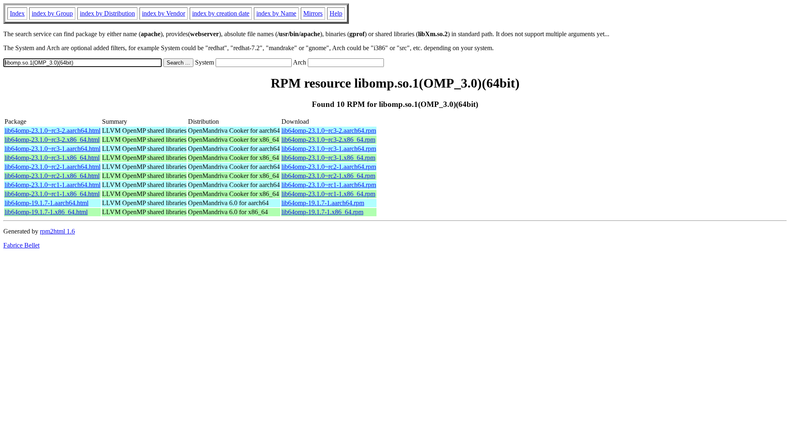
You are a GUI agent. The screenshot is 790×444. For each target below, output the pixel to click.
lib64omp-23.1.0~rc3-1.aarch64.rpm (328, 148)
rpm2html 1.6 (57, 231)
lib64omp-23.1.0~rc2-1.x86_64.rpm (328, 175)
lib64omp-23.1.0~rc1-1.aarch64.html (52, 184)
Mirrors (313, 13)
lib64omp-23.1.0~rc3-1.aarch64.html (52, 148)
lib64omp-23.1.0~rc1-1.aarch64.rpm (328, 184)
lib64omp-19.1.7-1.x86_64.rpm (322, 211)
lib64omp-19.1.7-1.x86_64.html (46, 211)
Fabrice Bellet (21, 245)
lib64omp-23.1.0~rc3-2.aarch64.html (52, 130)
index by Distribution (107, 13)
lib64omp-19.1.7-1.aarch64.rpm (322, 202)
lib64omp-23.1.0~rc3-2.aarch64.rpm (328, 130)
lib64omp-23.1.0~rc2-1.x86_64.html (52, 175)
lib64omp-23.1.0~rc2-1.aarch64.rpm (328, 166)
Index (17, 13)
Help (336, 13)
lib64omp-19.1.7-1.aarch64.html (46, 202)
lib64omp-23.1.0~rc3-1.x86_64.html (52, 157)
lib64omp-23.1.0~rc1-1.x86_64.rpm (328, 193)
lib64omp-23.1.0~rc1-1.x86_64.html (52, 193)
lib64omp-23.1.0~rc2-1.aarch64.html (52, 166)
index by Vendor (163, 13)
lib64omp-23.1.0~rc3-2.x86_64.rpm (328, 139)
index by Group (52, 13)
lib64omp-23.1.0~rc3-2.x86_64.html (52, 139)
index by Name (276, 13)
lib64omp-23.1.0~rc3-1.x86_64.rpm (328, 157)
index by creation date (220, 13)
